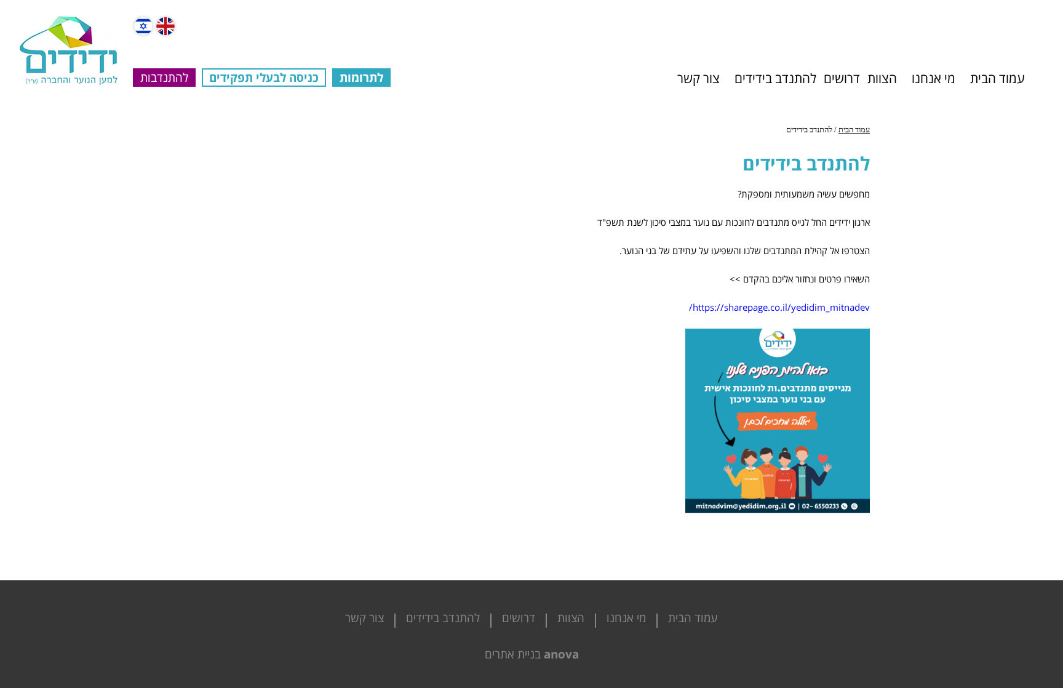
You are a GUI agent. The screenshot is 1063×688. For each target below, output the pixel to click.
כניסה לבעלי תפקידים (264, 78)
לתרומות (361, 78)
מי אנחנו (933, 78)
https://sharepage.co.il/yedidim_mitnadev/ (779, 307)
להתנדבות (164, 78)
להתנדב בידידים (775, 78)
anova (561, 654)
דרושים (842, 78)
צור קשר (698, 78)
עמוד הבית (997, 78)
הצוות (882, 78)
